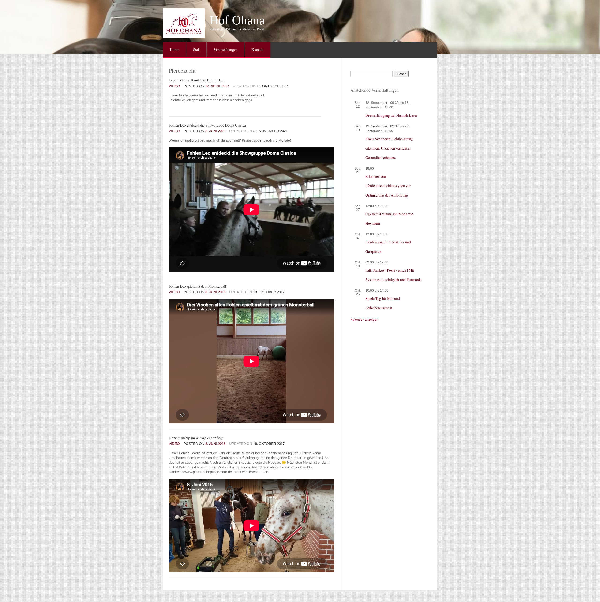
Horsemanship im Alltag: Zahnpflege (196, 437)
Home (174, 50)
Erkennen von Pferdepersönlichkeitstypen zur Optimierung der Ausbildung (388, 185)
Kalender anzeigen (364, 319)
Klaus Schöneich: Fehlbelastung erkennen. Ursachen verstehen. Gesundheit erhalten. (389, 148)
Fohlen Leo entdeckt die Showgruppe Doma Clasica (207, 125)
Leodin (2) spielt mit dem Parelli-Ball (196, 79)
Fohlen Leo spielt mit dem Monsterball (197, 286)
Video (174, 86)
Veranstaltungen (225, 50)
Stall (196, 50)
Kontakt (257, 50)
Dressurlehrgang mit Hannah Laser (391, 115)
